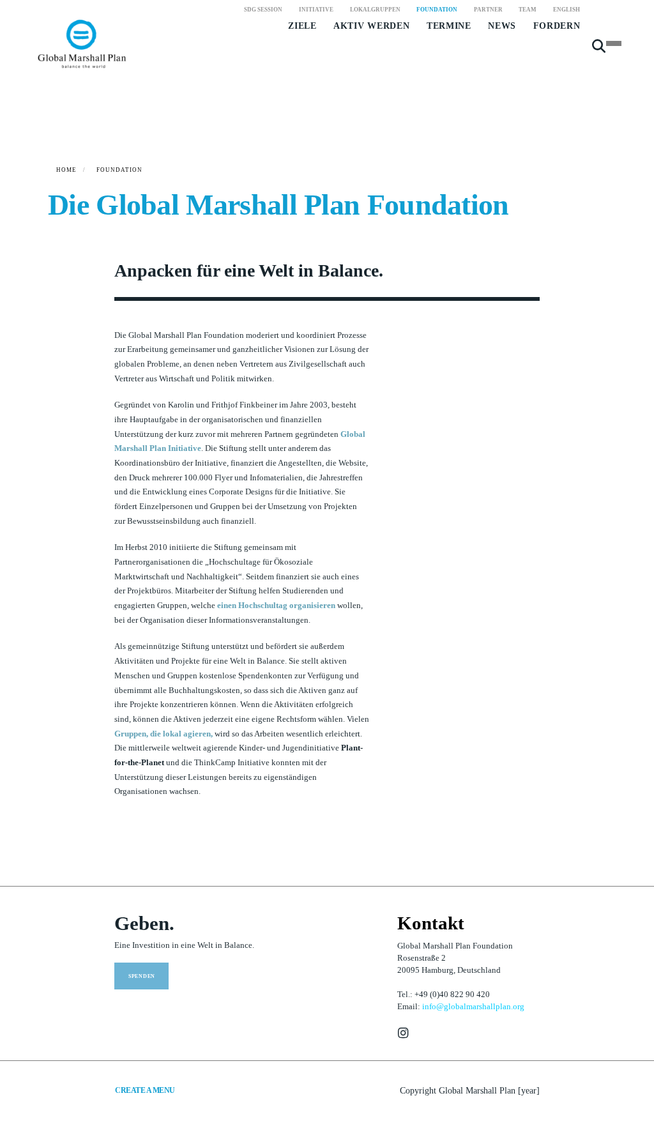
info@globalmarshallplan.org (473, 1006)
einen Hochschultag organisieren (276, 605)
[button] (598, 51)
